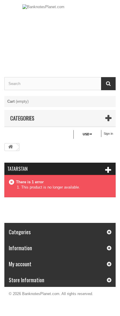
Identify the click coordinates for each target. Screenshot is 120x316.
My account (20, 264)
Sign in (108, 133)
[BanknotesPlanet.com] (60, 33)
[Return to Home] (10, 147)
